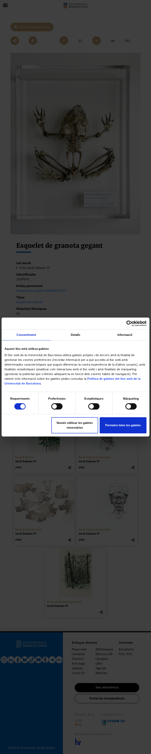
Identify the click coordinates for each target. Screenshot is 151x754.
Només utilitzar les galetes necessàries (75, 425)
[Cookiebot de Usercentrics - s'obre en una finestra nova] (129, 323)
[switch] (57, 406)
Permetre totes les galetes (123, 425)
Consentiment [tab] (26, 334)
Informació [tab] (124, 334)
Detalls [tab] (75, 334)
